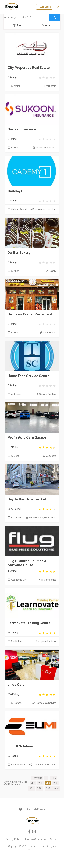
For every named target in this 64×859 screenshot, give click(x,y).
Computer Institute (46, 641)
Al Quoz (15, 455)
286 (54, 778)
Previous (37, 778)
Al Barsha (16, 703)
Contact (54, 839)
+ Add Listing (44, 7)
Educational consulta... (44, 209)
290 (55, 783)
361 (48, 788)
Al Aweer (16, 394)
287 (33, 783)
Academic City (19, 579)
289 (48, 783)
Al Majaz (15, 86)
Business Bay (18, 764)
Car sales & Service (46, 703)
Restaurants (49, 332)
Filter (19, 25)
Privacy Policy (13, 839)
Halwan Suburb (19, 209)
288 (40, 783)
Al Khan (15, 147)
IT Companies (48, 579)
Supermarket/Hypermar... (42, 517)
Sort (44, 25)
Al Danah (16, 517)
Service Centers (47, 394)
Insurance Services (46, 147)
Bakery (52, 271)
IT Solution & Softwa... (44, 764)
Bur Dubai (16, 641)
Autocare (51, 455)
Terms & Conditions (35, 839)
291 (32, 788)
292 (39, 788)
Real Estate (50, 86)
